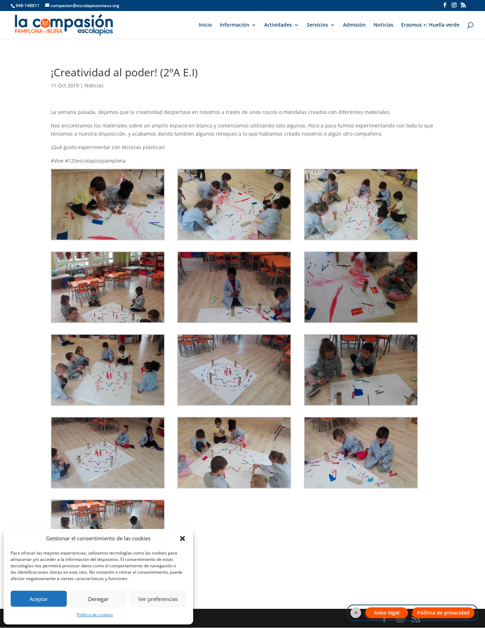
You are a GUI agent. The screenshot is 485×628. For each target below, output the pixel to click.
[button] (182, 538)
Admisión (354, 25)
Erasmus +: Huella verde (430, 25)
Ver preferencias (158, 598)
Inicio (205, 25)
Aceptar (38, 598)
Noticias (383, 25)
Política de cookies (95, 615)
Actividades (278, 25)
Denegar (98, 598)
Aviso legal (386, 612)
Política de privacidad (443, 612)
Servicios (317, 25)
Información (234, 25)
